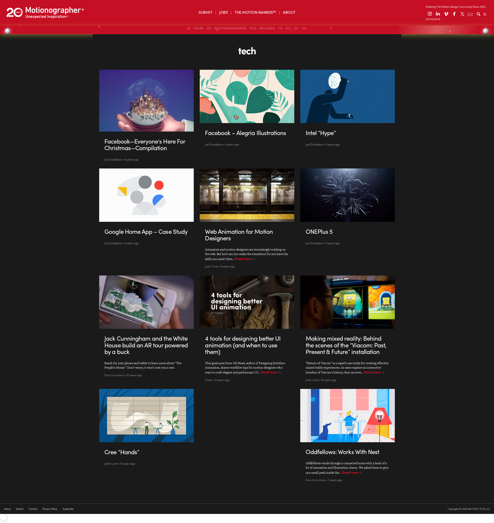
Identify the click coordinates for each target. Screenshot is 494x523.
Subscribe (68, 509)
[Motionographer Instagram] (429, 13)
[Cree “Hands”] (146, 415)
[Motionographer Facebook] (454, 13)
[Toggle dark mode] (485, 13)
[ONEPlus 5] (347, 195)
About (7, 509)
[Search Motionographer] (478, 13)
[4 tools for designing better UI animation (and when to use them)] (247, 302)
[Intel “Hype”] (347, 96)
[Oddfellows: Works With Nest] (347, 415)
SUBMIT (205, 12)
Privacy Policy (50, 509)
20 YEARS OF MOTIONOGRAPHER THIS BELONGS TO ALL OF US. (247, 28)
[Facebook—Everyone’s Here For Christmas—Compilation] (146, 101)
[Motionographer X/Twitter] (462, 13)
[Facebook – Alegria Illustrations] (247, 96)
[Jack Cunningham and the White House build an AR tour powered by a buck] (146, 302)
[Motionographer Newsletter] (470, 13)
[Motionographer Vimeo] (445, 13)
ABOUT (289, 12)
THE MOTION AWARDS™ (255, 12)
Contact (33, 509)
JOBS (223, 12)
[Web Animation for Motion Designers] (247, 195)
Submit (20, 509)
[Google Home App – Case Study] (146, 195)
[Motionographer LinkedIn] (437, 13)
